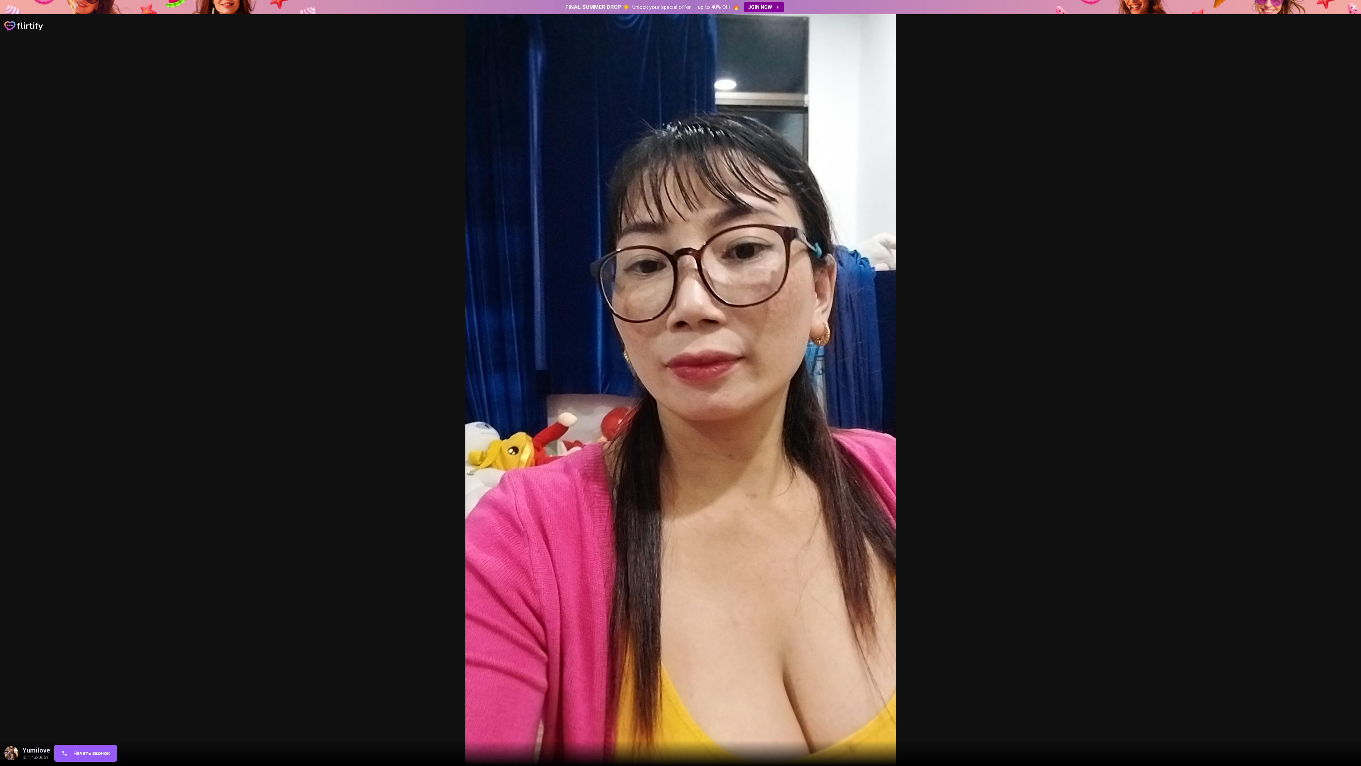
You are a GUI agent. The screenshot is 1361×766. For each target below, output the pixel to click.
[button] (680, 7)
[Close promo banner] (1353, 7)
